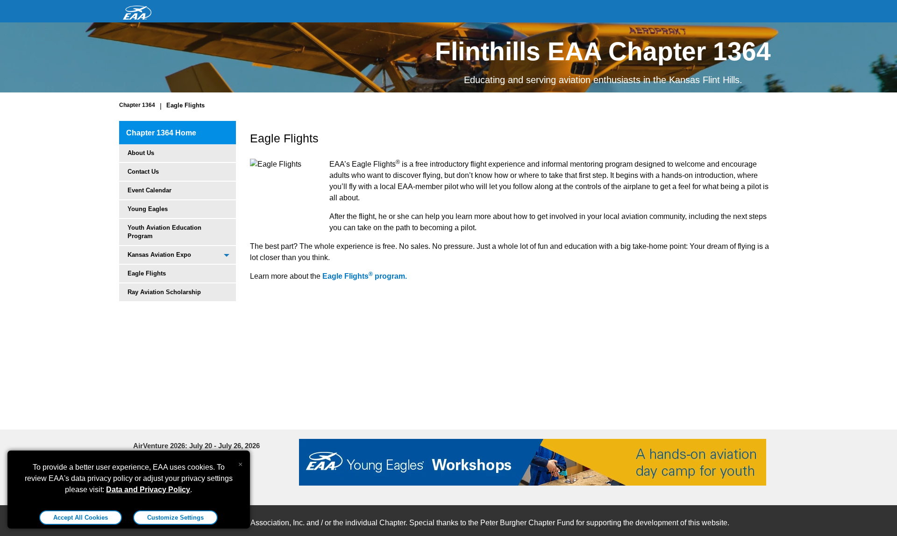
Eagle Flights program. (364, 276)
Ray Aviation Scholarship (164, 292)
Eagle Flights (185, 105)
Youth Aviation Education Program (164, 232)
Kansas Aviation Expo (159, 254)
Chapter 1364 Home (161, 133)
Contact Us (143, 171)
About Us (141, 152)
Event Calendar (149, 190)
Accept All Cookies (80, 517)
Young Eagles (148, 208)
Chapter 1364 (137, 105)
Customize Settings (175, 517)
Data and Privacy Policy (148, 490)
